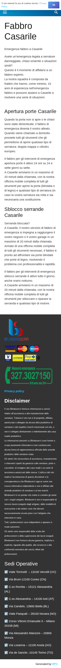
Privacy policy (14, 391)
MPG (55, 664)
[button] (5, 12)
